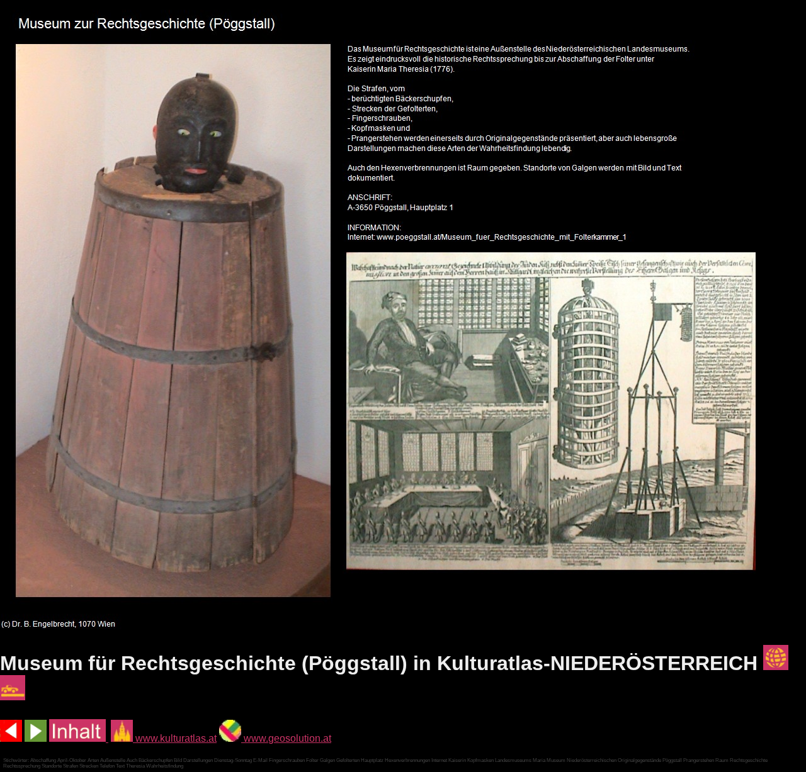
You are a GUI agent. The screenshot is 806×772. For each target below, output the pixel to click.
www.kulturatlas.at (175, 738)
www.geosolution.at (286, 738)
